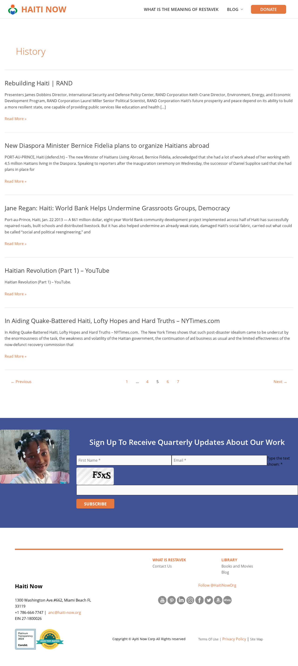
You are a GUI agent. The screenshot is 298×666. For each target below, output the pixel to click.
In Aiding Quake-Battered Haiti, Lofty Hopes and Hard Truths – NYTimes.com (112, 320)
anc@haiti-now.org (64, 612)
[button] (268, 9)
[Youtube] (162, 599)
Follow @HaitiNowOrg (217, 585)
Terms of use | (210, 639)
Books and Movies (237, 566)
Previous (21, 381)
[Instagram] (190, 599)
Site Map (256, 639)
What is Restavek (169, 559)
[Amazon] (218, 599)
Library (229, 559)
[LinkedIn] (181, 599)
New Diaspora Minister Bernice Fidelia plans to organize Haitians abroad (107, 145)
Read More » (16, 119)
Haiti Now (43, 9)
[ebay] (227, 599)
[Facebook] (199, 599)
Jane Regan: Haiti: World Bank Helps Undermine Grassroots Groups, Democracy (117, 208)
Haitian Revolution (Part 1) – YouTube (57, 270)
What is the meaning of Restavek (181, 9)
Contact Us (162, 566)
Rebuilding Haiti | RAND (39, 83)
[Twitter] (208, 599)
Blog (232, 9)
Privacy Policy (234, 639)
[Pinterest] (171, 599)
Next (280, 381)
